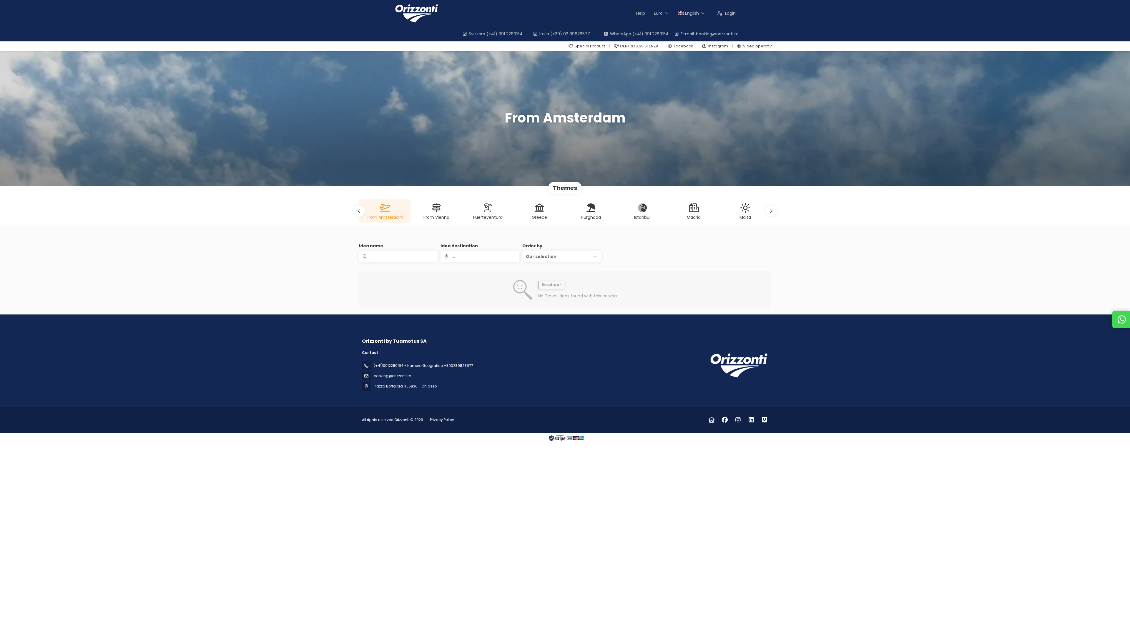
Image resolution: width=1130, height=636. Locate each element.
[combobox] (480, 256)
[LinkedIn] (751, 420)
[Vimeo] (764, 420)
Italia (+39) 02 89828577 (564, 34)
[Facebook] (724, 420)
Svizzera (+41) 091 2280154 (496, 34)
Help (640, 13)
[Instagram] (738, 420)
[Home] (711, 420)
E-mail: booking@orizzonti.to (710, 34)
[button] (359, 211)
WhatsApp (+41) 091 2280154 (639, 34)
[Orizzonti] (738, 365)
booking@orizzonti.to (392, 375)
